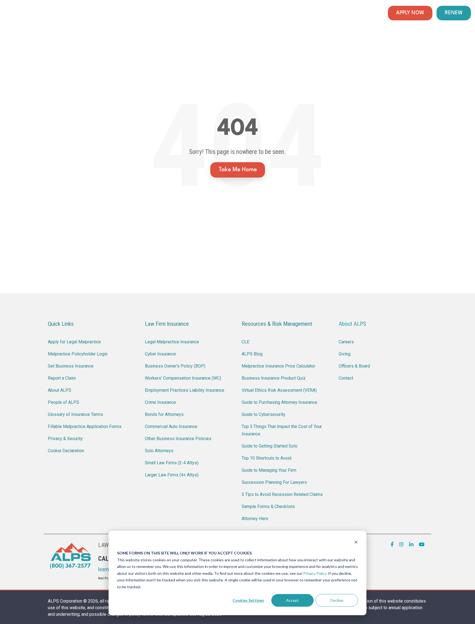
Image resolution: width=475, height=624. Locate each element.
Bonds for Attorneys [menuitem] (164, 414)
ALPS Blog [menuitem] (252, 354)
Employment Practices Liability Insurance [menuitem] (184, 390)
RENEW (454, 12)
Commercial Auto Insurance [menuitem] (171, 426)
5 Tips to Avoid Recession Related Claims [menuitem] (282, 494)
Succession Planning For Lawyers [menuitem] (274, 482)
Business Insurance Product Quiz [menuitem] (274, 378)
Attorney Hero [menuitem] (255, 518)
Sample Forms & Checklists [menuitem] (268, 506)
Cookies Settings (248, 600)
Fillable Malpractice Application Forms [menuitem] (84, 426)
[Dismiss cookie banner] (356, 542)
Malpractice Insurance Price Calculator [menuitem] (278, 366)
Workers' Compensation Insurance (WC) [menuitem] (183, 378)
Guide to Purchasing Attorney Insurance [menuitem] (279, 402)
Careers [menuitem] (346, 341)
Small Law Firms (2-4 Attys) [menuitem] (171, 462)
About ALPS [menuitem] (59, 390)
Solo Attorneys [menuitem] (159, 450)
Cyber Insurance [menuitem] (160, 354)
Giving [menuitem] (344, 354)
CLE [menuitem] (245, 341)
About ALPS (352, 324)
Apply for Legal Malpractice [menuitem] (74, 341)
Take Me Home (238, 170)
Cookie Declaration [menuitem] (66, 450)
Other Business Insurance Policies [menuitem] (178, 438)
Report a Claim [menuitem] (62, 378)
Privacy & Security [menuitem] (65, 438)
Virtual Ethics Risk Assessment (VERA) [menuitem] (279, 390)
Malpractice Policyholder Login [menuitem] (77, 354)
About (361, 13)
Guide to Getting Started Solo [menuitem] (269, 446)
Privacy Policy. (315, 573)
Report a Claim (217, 13)
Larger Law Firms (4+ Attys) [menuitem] (171, 474)
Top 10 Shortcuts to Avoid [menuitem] (266, 458)
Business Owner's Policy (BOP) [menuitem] (175, 366)
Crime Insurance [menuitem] (160, 402)
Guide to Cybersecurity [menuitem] (263, 414)
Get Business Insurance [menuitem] (70, 366)
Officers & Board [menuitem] (354, 366)
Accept (292, 600)
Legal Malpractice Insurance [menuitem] (172, 341)
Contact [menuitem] (346, 378)
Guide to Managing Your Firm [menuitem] (269, 470)
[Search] (378, 13)
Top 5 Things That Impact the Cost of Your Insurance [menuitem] (282, 430)
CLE (251, 13)
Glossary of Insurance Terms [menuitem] (75, 414)
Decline (336, 600)
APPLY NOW (410, 12)
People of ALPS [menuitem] (63, 402)
